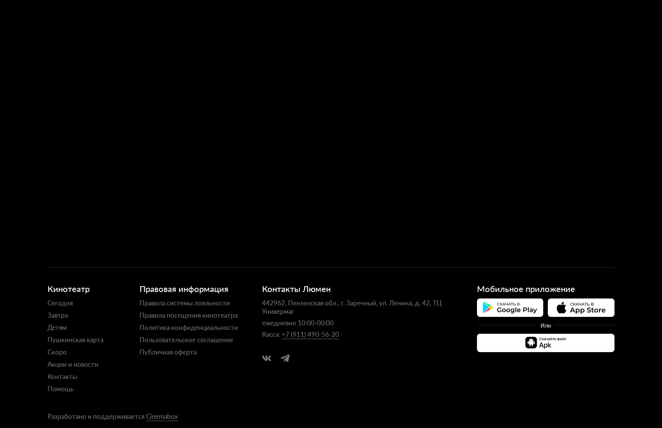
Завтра (58, 315)
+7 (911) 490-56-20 (310, 334)
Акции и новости (73, 364)
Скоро (57, 351)
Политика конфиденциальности (188, 327)
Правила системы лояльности (184, 302)
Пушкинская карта (75, 339)
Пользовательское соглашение (186, 339)
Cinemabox (162, 416)
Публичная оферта (168, 351)
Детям (57, 327)
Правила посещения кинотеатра (188, 315)
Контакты (62, 376)
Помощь (61, 388)
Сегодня (60, 302)
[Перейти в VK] (266, 358)
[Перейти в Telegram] (285, 358)
